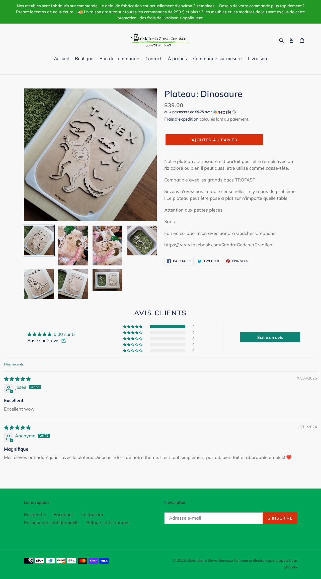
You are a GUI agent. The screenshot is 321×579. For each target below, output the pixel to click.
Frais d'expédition (181, 119)
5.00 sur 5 (64, 334)
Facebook (64, 514)
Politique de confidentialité (51, 522)
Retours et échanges (107, 522)
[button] (200, 112)
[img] (17, 379)
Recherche (35, 514)
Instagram (92, 514)
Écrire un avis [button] (270, 337)
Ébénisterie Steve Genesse (210, 560)
